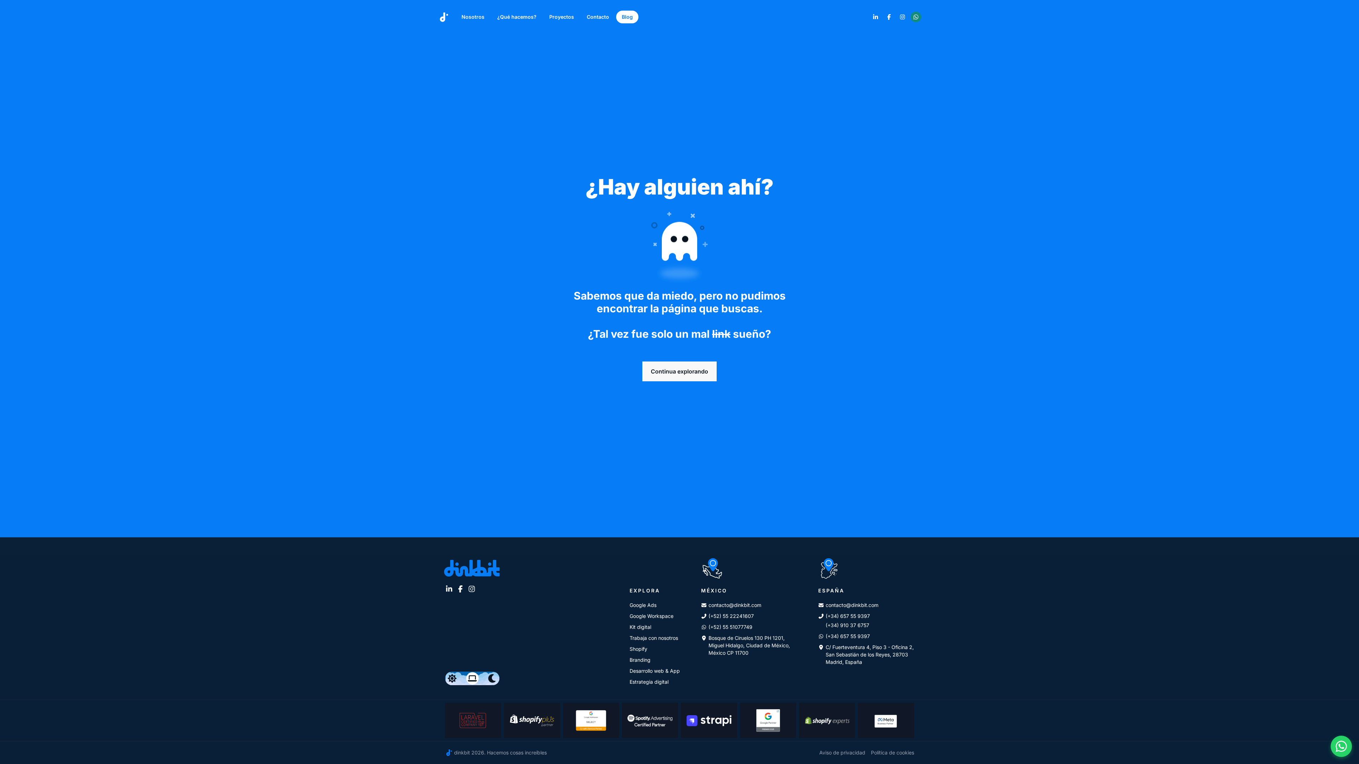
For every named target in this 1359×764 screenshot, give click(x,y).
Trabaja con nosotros (654, 638)
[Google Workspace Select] (591, 720)
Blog (627, 17)
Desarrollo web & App (655, 671)
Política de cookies (892, 752)
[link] (875, 17)
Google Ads (643, 605)
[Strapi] (709, 720)
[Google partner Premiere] (768, 720)
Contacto (598, 17)
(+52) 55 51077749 (730, 627)
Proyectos (561, 17)
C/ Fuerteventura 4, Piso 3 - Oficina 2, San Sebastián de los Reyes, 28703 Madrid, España (870, 654)
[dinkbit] (444, 17)
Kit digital (640, 627)
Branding (640, 660)
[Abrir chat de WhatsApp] (1341, 746)
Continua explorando (679, 371)
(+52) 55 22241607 (731, 616)
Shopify (638, 649)
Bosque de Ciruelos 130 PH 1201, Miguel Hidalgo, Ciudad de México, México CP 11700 (749, 645)
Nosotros (472, 17)
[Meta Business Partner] (886, 720)
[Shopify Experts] (827, 720)
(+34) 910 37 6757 (847, 625)
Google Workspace (651, 616)
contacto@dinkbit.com (735, 605)
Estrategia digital (649, 682)
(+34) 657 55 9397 (848, 616)
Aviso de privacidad (842, 752)
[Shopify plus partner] (532, 720)
